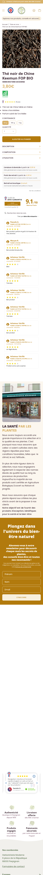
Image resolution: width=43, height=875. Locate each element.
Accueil (5, 24)
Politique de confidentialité (23, 567)
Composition (21, 152)
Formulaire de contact (13, 866)
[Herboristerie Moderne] (21, 10)
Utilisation (21, 157)
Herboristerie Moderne (13, 82)
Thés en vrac (14, 24)
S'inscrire (22, 597)
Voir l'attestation (12, 203)
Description (21, 146)
